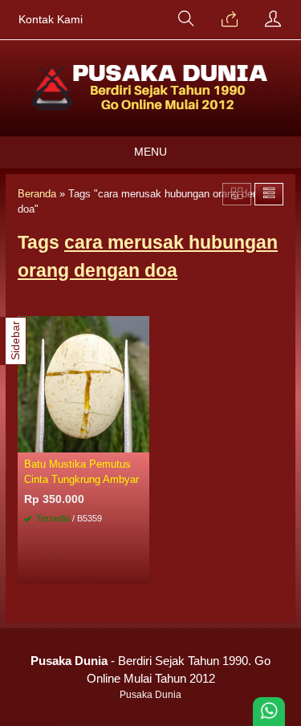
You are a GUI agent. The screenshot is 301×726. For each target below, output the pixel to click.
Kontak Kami (50, 20)
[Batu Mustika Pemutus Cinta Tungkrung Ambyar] (83, 383)
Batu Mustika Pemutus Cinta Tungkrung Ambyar (81, 471)
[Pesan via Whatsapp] (230, 20)
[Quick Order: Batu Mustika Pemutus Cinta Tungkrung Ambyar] (140, 440)
